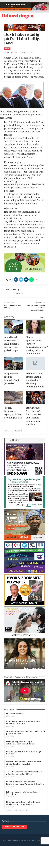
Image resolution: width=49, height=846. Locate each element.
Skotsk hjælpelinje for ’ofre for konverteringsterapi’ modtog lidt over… (25, 783)
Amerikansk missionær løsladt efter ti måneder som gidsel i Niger (24, 773)
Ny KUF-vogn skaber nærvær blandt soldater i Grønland (23, 722)
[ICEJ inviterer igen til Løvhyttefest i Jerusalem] (13, 363)
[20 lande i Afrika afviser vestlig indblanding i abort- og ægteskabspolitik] (35, 363)
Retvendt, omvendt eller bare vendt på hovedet (23, 752)
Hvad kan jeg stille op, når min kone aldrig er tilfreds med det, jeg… (23, 803)
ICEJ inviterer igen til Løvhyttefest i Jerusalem (22, 793)
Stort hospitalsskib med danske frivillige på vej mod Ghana (25, 732)
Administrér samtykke (14, 827)
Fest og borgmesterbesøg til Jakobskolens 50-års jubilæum (20, 742)
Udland (7, 48)
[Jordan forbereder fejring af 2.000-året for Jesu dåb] (13, 397)
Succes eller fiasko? (15, 713)
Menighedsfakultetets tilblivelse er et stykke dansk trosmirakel (23, 762)
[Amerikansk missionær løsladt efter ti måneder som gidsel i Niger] (13, 327)
